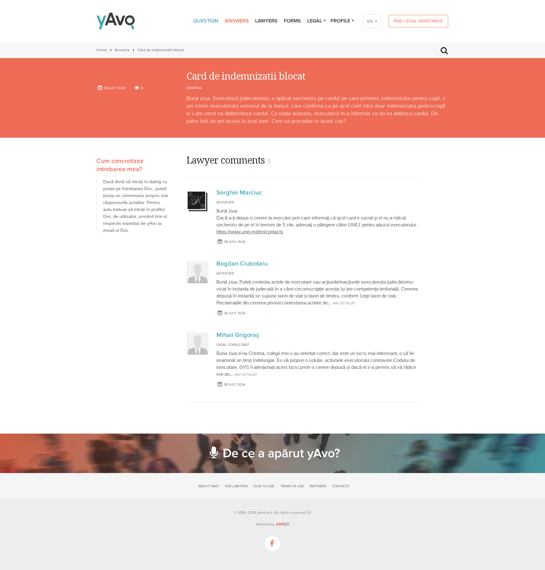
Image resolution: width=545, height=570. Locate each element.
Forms (292, 21)
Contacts (340, 486)
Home (102, 50)
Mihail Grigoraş (237, 335)
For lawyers (236, 486)
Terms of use (292, 486)
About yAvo (208, 486)
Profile (340, 21)
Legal (314, 21)
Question (206, 21)
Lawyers (266, 21)
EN (370, 21)
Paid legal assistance (418, 21)
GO (282, 524)
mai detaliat (344, 303)
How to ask (264, 486)
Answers (237, 21)
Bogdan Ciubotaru (242, 263)
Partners (318, 486)
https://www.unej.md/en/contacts (249, 231)
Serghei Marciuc (239, 192)
